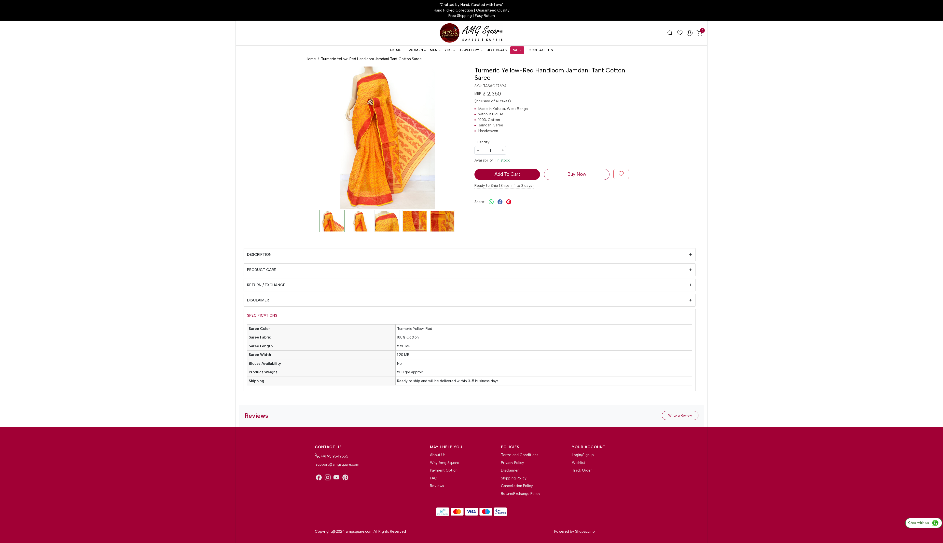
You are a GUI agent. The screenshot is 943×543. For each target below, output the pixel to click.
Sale (517, 50)
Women (416, 50)
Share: (479, 202)
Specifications (262, 315)
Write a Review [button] (680, 415)
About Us (437, 455)
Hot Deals (496, 50)
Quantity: (482, 142)
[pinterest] (508, 201)
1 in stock (502, 160)
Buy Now (576, 174)
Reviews (437, 486)
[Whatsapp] (491, 201)
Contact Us (540, 50)
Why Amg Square (444, 463)
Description (259, 254)
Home (395, 50)
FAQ (433, 478)
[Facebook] (319, 477)
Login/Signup (583, 455)
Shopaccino (585, 531)
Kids (448, 50)
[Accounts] (689, 33)
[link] (670, 33)
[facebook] (500, 201)
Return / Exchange (266, 285)
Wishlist (578, 463)
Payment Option (444, 470)
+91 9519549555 (334, 456)
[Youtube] (336, 477)
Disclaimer (258, 300)
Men (433, 50)
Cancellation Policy (517, 486)
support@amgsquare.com (337, 464)
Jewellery (469, 50)
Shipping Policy (514, 478)
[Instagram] (328, 477)
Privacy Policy (512, 463)
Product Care (261, 270)
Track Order (582, 470)
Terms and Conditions (519, 455)
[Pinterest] (345, 477)
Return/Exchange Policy (520, 493)
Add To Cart (507, 174)
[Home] (471, 33)
